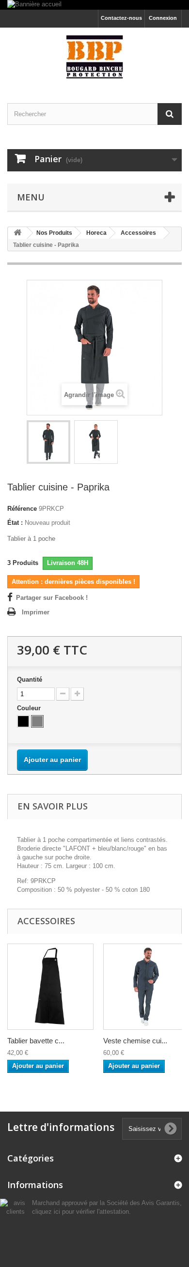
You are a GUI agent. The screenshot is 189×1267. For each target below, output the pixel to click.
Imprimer (35, 612)
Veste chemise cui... (135, 1041)
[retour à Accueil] (17, 233)
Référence (22, 508)
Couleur (30, 708)
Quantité (29, 679)
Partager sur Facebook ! (52, 597)
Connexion (163, 18)
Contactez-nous (121, 18)
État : (15, 522)
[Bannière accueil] (94, 5)
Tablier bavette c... (35, 1041)
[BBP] (94, 57)
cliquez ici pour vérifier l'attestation (80, 1211)
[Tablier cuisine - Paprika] (48, 442)
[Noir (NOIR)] (23, 721)
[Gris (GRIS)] (37, 721)
